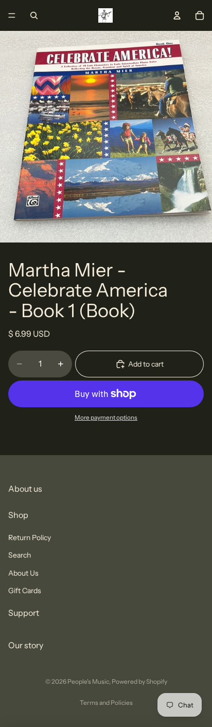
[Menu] (12, 15)
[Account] (177, 15)
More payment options (106, 417)
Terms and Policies (106, 702)
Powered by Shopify (139, 681)
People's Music (88, 681)
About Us (23, 572)
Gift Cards (24, 590)
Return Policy (29, 537)
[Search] (34, 15)
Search (19, 555)
